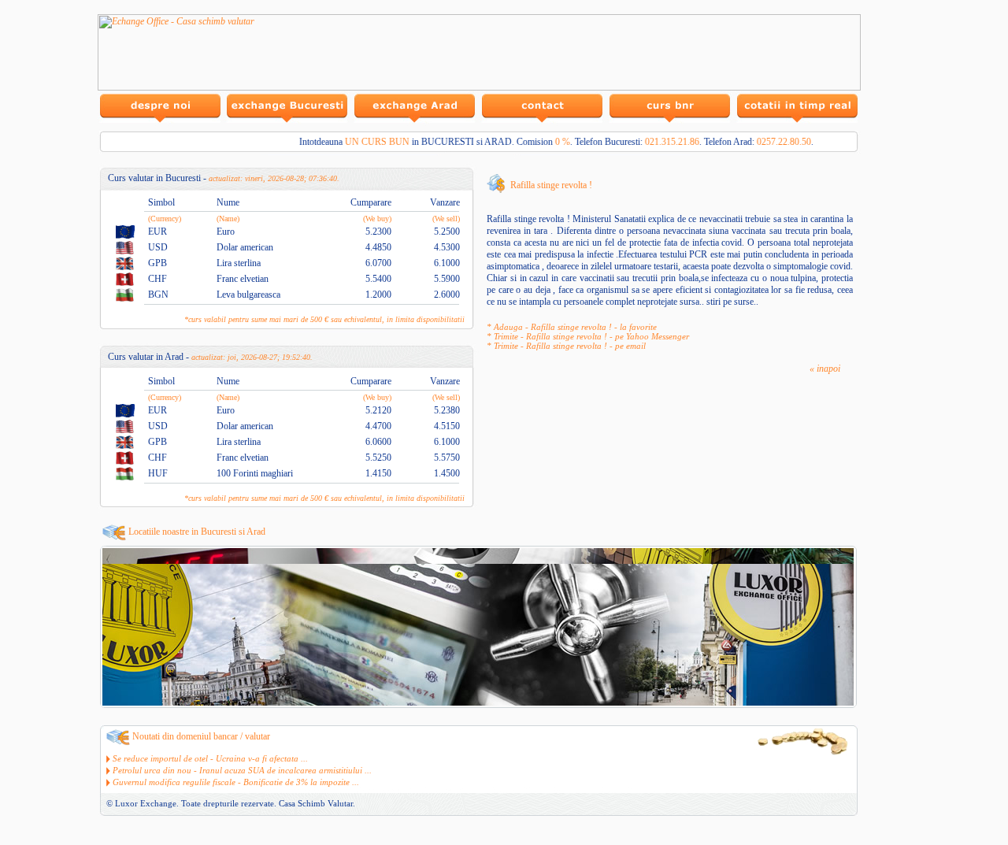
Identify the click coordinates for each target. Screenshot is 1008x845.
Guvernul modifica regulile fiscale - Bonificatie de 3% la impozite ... (236, 782)
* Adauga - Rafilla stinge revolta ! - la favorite (572, 327)
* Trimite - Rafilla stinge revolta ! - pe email (566, 345)
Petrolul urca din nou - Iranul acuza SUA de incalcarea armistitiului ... (242, 770)
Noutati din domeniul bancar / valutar (201, 736)
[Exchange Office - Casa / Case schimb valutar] (479, 87)
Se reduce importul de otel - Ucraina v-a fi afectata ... (210, 758)
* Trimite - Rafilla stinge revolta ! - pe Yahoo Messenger (588, 336)
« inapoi (825, 368)
